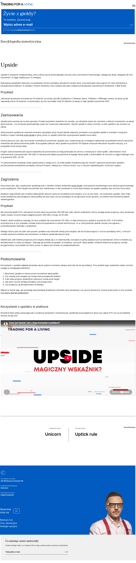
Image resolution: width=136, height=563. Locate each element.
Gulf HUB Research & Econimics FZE (12, 481)
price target (77, 185)
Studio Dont (4, 488)
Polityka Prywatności (7, 495)
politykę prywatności (23, 30)
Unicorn (53, 434)
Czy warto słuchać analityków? (15, 293)
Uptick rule (86, 434)
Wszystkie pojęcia (129, 43)
